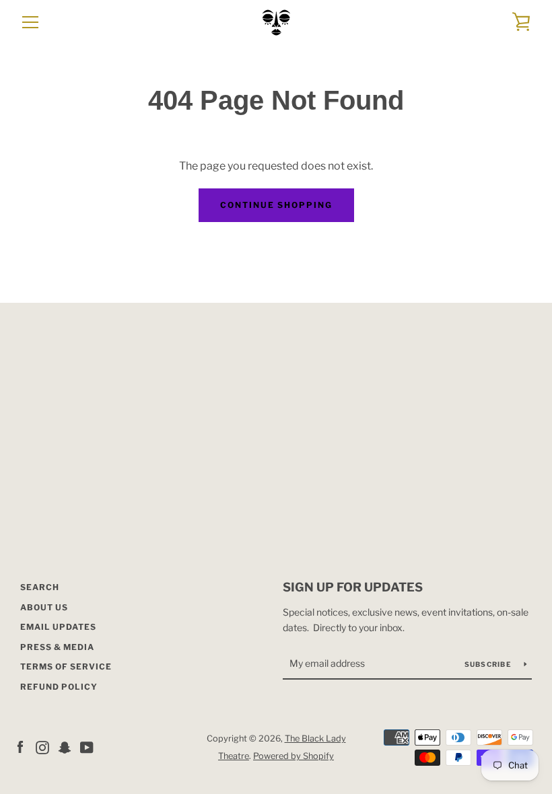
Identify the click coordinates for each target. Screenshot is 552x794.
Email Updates (58, 627)
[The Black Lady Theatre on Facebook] (20, 746)
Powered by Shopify (293, 756)
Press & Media (57, 647)
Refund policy (59, 687)
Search (39, 587)
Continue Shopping (276, 205)
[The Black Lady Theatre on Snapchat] (64, 746)
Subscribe (489, 664)
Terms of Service (66, 666)
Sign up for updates (353, 587)
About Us (44, 607)
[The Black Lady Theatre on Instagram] (42, 746)
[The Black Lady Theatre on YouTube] (87, 746)
